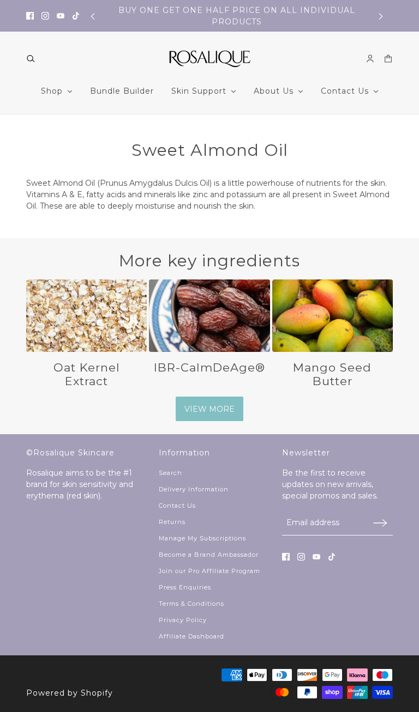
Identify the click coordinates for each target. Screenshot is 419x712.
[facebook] (30, 16)
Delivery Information (194, 489)
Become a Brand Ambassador (209, 554)
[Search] (30, 58)
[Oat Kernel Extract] (86, 315)
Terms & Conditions (191, 603)
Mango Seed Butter (332, 374)
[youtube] (61, 16)
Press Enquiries (185, 587)
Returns (172, 522)
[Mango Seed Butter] (332, 315)
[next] (380, 16)
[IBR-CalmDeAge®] (209, 315)
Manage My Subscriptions (202, 538)
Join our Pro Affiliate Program (209, 571)
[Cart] (388, 58)
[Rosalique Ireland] (209, 58)
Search (170, 473)
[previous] (92, 16)
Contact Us (177, 505)
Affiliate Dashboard (191, 636)
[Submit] (380, 522)
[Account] (370, 58)
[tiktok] (76, 16)
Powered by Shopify (69, 693)
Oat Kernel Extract (86, 374)
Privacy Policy (183, 620)
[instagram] (45, 16)
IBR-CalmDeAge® (209, 367)
